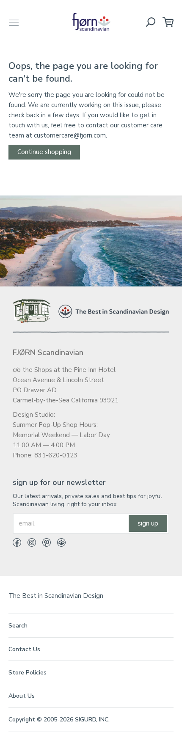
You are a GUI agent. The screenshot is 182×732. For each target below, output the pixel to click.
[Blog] (58, 544)
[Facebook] (17, 544)
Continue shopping (44, 152)
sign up (148, 523)
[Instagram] (28, 544)
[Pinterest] (43, 544)
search (18, 626)
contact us (24, 649)
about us (21, 696)
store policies (27, 673)
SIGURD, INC (91, 719)
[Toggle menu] (13, 22)
